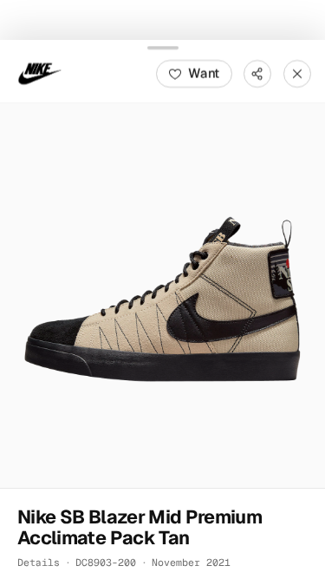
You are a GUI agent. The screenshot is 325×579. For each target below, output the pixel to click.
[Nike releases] (39, 72)
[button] (162, 294)
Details (38, 561)
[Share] (257, 73)
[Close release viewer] (297, 73)
